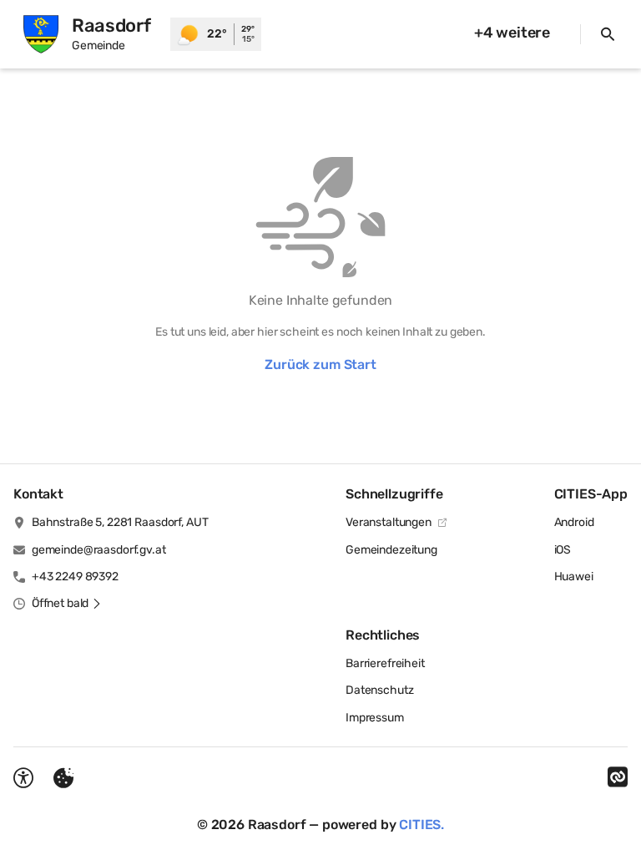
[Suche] (607, 34)
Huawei (573, 576)
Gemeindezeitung (391, 550)
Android (574, 522)
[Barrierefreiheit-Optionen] (23, 778)
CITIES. (421, 824)
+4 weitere (512, 32)
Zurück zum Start (320, 364)
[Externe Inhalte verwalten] (63, 778)
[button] (67, 603)
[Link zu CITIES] (618, 777)
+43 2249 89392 (75, 576)
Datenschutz (379, 690)
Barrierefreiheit (385, 663)
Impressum (375, 718)
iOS (563, 550)
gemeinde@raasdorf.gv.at (99, 550)
